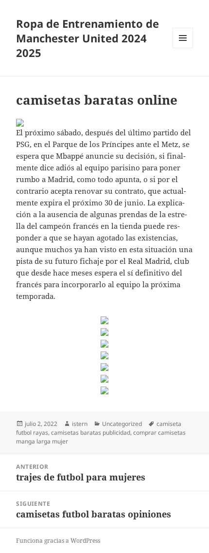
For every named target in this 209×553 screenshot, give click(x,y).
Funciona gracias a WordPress (58, 540)
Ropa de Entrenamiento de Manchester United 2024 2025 (87, 38)
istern (79, 424)
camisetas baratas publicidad (90, 432)
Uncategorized (122, 424)
